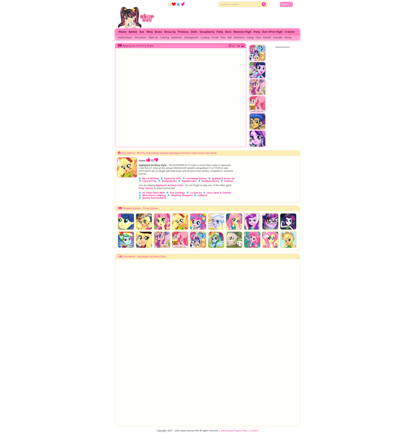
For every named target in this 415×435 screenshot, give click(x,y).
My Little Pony (150, 178)
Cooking (205, 37)
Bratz (158, 32)
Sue (141, 32)
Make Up (153, 37)
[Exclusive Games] (178, 4)
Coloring (164, 37)
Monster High (242, 32)
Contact (254, 430)
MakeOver (176, 37)
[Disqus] (238, 45)
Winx (149, 32)
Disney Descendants (154, 197)
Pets (223, 37)
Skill (229, 37)
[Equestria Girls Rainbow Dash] (216, 240)
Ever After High (272, 32)
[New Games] (169, 4)
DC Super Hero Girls (153, 192)
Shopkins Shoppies (182, 195)
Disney (288, 37)
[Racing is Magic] (257, 59)
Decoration (140, 37)
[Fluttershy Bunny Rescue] (234, 240)
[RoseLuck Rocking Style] (162, 221)
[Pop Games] (174, 4)
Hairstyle (277, 37)
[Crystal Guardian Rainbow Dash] (126, 240)
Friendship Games (196, 178)
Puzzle (215, 37)
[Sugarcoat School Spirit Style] (216, 221)
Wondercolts (189, 180)
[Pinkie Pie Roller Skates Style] (198, 221)
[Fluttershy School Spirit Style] (234, 221)
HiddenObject (125, 37)
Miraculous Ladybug (154, 195)
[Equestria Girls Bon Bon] (126, 221)
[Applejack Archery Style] (127, 176)
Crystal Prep (149, 180)
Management (191, 37)
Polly (220, 32)
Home (122, 32)
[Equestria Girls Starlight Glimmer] (257, 145)
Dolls (194, 32)
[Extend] (242, 45)
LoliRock (202, 195)
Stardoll (267, 37)
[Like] (148, 160)
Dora (228, 32)
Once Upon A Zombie (219, 192)
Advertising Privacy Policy (234, 430)
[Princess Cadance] (257, 93)
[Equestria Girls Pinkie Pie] (252, 240)
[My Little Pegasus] (257, 111)
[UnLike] (156, 160)
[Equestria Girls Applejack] (288, 240)
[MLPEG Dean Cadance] (252, 221)
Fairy (258, 37)
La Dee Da (196, 192)
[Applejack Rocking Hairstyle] (144, 221)
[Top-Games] (182, 4)
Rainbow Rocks (210, 180)
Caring (250, 37)
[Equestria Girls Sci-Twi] (270, 221)
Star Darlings (177, 192)
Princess (183, 32)
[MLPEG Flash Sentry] (257, 128)
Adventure (239, 37)
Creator (290, 32)
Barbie (133, 32)
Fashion (228, 180)
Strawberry (207, 32)
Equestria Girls (172, 178)
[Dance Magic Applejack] (144, 240)
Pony (257, 32)
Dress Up (170, 32)
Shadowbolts (169, 180)
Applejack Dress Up (223, 178)
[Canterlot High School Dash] (257, 76)
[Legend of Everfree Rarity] (288, 221)
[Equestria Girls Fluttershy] (270, 240)
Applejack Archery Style (138, 45)
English (285, 4)
